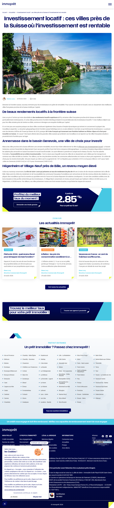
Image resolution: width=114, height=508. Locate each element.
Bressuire (7, 378)
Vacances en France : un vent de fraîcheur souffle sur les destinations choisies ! (93, 255)
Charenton (25, 363)
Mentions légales (47, 439)
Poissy (79, 382)
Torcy (97, 367)
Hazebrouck (44, 355)
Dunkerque (25, 378)
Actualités (65, 442)
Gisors (24, 398)
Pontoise (80, 390)
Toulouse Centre (100, 378)
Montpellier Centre (64, 378)
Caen (5, 382)
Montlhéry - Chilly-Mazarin (64, 374)
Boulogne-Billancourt (10, 371)
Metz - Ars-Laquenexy (65, 371)
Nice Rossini (62, 402)
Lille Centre (62, 359)
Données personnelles (49, 445)
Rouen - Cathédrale (83, 394)
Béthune (6, 359)
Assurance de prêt (8, 445)
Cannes (6, 398)
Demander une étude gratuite (27, 205)
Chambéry (7, 402)
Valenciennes (99, 394)
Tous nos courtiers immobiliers (57, 411)
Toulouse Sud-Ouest (102, 386)
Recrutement (24, 442)
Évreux (24, 386)
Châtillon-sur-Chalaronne (29, 367)
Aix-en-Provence (9, 355)
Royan (79, 402)
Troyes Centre (100, 390)
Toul (97, 371)
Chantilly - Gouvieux (28, 359)
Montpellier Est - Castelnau (64, 382)
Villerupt (98, 398)
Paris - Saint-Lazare (83, 363)
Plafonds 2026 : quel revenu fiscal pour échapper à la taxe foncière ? (19, 255)
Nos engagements (26, 439)
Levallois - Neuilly (46, 402)
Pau (78, 378)
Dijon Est (25, 375)
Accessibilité (46, 442)
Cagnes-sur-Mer (9, 386)
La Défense (44, 375)
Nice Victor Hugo (82, 355)
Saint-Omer (99, 355)
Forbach (24, 394)
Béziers (6, 363)
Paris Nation (81, 375)
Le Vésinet (44, 386)
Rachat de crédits (8, 442)
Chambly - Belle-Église (29, 355)
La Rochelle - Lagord (47, 378)
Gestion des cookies (48, 451)
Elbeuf (24, 382)
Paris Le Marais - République (82, 370)
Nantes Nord (63, 394)
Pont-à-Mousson (82, 386)
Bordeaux (7, 367)
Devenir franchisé (26, 445)
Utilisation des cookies (49, 448)
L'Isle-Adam (44, 363)
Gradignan (25, 402)
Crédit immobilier (8, 439)
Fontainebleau (26, 390)
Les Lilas (43, 398)
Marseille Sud (63, 363)
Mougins (61, 390)
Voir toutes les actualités (57, 287)
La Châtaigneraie (46, 371)
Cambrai (6, 394)
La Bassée (44, 367)
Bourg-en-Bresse (9, 375)
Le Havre (43, 382)
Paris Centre (80, 367)
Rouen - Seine (81, 398)
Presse (64, 445)
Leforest (43, 390)
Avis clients (66, 448)
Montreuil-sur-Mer (64, 386)
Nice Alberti (62, 398)
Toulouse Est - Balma (102, 382)
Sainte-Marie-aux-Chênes (103, 359)
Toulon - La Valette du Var (103, 375)
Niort (78, 359)
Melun (61, 367)
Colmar (24, 371)
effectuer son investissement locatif (90, 147)
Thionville (98, 363)
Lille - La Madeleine (64, 355)
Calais (6, 390)
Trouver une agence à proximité (75, 310)
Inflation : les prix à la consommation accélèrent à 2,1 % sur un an (56, 255)
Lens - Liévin (44, 394)
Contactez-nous (67, 439)
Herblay (43, 359)
